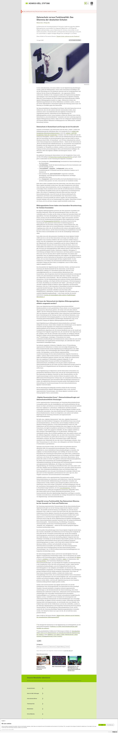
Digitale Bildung (60, 646)
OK (102, 724)
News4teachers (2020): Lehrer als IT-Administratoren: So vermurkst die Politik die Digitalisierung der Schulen (58, 632)
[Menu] (92, 3)
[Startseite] (37, 3)
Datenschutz (52, 646)
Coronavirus (45, 646)
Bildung (39, 646)
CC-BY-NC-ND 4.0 (68, 650)
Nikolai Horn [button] (40, 22)
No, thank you (110, 724)
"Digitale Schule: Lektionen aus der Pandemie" (68, 36)
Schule (67, 646)
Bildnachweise (86, 84)
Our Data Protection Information (7, 729)
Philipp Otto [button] (47, 22)
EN (87, 3)
